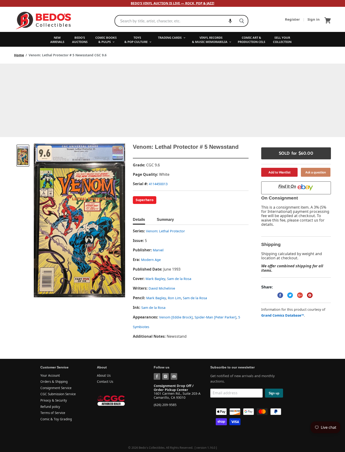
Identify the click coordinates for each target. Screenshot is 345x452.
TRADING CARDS (170, 37)
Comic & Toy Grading (56, 419)
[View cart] (327, 20)
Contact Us (105, 381)
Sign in (313, 19)
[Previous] (46, 220)
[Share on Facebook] (280, 295)
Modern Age (151, 259)
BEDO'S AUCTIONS (80, 39)
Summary (165, 220)
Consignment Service (56, 388)
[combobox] (175, 20)
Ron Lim (174, 298)
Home (19, 55)
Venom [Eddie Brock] (176, 317)
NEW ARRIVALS (57, 39)
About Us (104, 375)
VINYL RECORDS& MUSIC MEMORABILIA (210, 39)
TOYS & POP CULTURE (136, 39)
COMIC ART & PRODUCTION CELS (251, 39)
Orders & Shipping (54, 381)
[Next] (112, 220)
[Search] (241, 20)
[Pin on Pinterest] (310, 295)
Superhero (144, 200)
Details (139, 220)
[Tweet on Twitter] (290, 295)
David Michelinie (162, 288)
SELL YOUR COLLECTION (282, 39)
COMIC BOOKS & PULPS (106, 39)
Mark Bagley (155, 278)
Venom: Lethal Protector (165, 231)
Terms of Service (52, 413)
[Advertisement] (172, 99)
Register (293, 19)
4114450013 (158, 184)
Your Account (50, 375)
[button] (230, 20)
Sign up (274, 393)
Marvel (158, 250)
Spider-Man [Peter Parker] (215, 317)
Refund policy (50, 407)
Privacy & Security (53, 400)
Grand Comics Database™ (282, 315)
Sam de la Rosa (179, 278)
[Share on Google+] (300, 295)
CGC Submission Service (58, 394)
